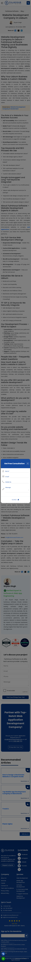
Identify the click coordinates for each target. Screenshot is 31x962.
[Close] (28, 464)
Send (14, 500)
